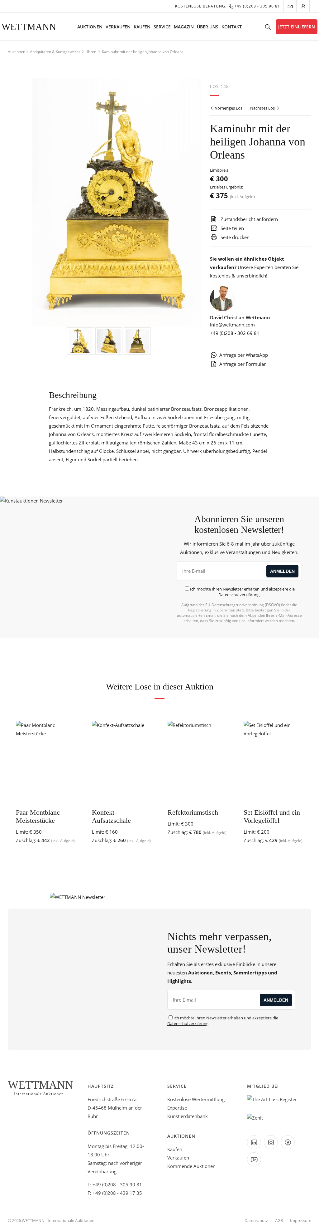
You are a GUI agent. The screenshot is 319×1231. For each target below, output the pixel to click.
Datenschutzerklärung (238, 594)
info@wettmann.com (232, 324)
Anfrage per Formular (242, 364)
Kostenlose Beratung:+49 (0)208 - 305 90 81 (227, 6)
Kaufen (142, 27)
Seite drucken (234, 237)
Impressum (300, 1220)
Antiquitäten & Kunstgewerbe (55, 51)
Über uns (207, 27)
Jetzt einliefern (296, 27)
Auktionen (89, 27)
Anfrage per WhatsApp (243, 355)
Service (162, 27)
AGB (279, 1220)
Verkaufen (118, 27)
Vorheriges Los (228, 108)
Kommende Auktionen (191, 1166)
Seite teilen (231, 228)
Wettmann (29, 27)
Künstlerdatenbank (187, 1116)
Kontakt (231, 27)
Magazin (184, 27)
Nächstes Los (263, 108)
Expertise (177, 1108)
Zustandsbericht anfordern (248, 219)
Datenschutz (256, 1220)
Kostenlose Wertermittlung (196, 1099)
